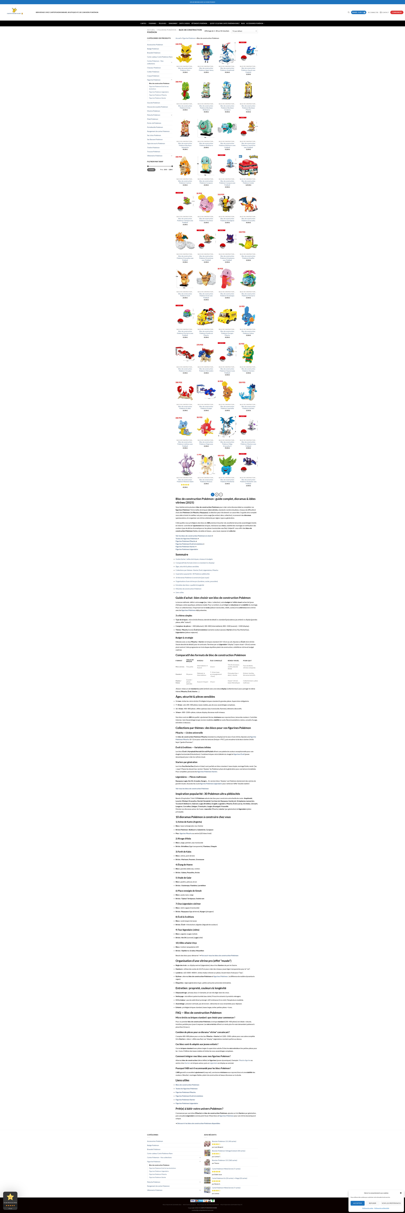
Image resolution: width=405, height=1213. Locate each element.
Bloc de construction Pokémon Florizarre (248, 295)
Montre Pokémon (153, 111)
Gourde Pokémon (153, 103)
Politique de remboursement (208, 1204)
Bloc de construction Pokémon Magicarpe (206, 443)
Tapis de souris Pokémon (156, 143)
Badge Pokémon (153, 49)
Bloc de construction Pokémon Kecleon (248, 370)
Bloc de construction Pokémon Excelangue (227, 295)
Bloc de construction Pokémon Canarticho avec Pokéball (248, 145)
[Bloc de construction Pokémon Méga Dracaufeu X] (227, 426)
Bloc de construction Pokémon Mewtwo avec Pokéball (248, 444)
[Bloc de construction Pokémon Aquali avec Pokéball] (248, 53)
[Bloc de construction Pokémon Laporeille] (227, 391)
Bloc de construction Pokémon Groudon (185, 370)
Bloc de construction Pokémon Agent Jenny (206, 69)
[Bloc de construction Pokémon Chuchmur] (206, 203)
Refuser (372, 1203)
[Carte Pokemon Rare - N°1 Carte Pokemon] (17, 12)
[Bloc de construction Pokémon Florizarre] (248, 278)
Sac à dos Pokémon (154, 135)
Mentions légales (189, 1204)
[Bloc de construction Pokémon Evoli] (185, 278)
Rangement (173, 23)
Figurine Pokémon (166, 30)
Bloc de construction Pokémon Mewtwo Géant (185, 481)
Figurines (152, 23)
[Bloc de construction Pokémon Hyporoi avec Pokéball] (227, 353)
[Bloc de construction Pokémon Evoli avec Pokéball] (206, 278)
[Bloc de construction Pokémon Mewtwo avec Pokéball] (248, 426)
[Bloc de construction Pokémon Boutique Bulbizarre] (206, 90)
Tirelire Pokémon (153, 147)
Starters (187, 1063)
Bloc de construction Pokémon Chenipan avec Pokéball (185, 220)
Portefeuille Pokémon (155, 127)
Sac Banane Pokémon (155, 139)
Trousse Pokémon (153, 151)
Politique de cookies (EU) (172, 1204)
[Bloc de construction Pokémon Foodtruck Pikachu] (206, 316)
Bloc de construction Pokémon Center (248, 182)
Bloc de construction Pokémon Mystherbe (227, 481)
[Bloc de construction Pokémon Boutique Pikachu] (248, 90)
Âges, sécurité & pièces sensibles (187, 566)
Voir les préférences (391, 1203)
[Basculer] (171, 62)
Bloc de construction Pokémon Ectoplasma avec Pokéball (227, 258)
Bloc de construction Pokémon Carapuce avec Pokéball (227, 183)
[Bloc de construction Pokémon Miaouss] (206, 464)
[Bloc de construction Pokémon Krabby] (185, 391)
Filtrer (151, 170)
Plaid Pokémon (152, 119)
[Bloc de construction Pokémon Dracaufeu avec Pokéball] (185, 241)
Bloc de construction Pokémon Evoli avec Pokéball (206, 296)
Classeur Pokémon (154, 68)
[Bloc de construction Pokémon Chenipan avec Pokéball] (185, 203)
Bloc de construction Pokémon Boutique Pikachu (248, 108)
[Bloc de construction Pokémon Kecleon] (248, 353)
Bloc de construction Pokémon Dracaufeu (248, 219)
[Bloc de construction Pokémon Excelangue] (227, 278)
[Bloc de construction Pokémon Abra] (185, 53)
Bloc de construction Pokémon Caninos (185, 182)
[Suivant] (221, 494)
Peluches (162, 23)
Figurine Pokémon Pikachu (158, 95)
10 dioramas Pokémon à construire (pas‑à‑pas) (192, 577)
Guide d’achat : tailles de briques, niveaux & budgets (194, 559)
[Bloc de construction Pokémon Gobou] (248, 316)
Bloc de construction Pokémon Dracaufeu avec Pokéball (185, 258)
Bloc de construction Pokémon (159, 83)
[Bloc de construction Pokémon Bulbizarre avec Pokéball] (227, 128)
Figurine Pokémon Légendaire (159, 92)
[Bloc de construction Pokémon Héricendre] (206, 353)
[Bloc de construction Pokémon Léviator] (248, 391)
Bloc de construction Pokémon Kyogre (206, 407)
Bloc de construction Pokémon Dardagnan (227, 219)
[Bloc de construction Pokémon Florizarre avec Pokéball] (185, 316)
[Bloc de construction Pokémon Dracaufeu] (248, 203)
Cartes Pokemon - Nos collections (155, 62)
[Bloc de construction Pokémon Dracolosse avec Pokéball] (206, 241)
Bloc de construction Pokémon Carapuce (206, 182)
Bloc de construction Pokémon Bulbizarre (206, 144)
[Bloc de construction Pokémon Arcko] (185, 90)
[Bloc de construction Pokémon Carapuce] (206, 165)
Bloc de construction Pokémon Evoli (185, 295)
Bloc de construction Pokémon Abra (185, 69)
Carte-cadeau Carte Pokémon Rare (159, 57)
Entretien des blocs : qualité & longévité (190, 585)
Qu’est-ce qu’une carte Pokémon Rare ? (225, 23)
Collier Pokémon (153, 72)
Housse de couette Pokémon (157, 107)
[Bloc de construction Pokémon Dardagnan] (227, 203)
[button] (401, 1193)
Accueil (151, 30)
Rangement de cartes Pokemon (158, 131)
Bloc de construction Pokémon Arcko (185, 107)
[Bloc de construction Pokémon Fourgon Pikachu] (227, 316)
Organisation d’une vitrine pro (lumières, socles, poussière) (197, 581)
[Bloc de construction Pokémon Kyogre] (206, 391)
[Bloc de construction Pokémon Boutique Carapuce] (227, 90)
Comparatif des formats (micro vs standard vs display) (195, 563)
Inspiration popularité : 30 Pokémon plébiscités (193, 574)
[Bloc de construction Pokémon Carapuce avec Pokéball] (227, 165)
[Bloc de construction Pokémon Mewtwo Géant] (185, 464)
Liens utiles (180, 592)
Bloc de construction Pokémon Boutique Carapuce (227, 108)
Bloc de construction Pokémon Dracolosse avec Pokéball (206, 258)
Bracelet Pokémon (153, 53)
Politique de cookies (367, 1208)
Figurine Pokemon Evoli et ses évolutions (159, 88)
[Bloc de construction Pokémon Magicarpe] (206, 426)
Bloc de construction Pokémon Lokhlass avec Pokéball (185, 444)
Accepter (357, 1203)
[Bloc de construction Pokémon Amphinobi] (227, 53)
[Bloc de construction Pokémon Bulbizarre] (206, 128)
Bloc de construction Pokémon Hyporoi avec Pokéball (227, 371)
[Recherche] (348, 12)
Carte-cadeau (184, 23)
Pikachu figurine (245, 1060)
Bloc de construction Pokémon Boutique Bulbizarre (206, 108)
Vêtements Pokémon (199, 23)
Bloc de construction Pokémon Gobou (248, 332)
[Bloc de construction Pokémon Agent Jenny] (206, 53)
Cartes (143, 23)
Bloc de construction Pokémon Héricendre (206, 370)
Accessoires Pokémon (254, 23)
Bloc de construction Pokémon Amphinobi (227, 69)
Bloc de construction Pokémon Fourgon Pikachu (227, 333)
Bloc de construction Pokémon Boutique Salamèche (185, 145)
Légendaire (214, 1063)
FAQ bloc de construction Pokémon (188, 589)
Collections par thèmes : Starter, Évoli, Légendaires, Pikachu (197, 570)
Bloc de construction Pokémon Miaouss (206, 481)
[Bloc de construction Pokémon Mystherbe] (227, 464)
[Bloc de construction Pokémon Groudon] (185, 353)
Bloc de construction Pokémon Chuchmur (206, 219)
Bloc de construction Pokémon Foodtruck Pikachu (206, 333)
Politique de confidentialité (381, 1208)
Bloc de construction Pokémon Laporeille (227, 407)
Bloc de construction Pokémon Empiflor (248, 257)
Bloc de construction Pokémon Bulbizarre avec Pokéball (227, 145)
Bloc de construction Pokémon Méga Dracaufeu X (227, 444)
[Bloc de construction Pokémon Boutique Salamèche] (185, 128)
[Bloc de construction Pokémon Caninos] (185, 165)
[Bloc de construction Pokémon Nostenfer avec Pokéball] (248, 464)
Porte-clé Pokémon (154, 123)
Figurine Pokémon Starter (157, 98)
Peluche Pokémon (153, 115)
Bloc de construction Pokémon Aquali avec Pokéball (248, 70)
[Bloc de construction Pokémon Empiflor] (248, 241)
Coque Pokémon (153, 76)
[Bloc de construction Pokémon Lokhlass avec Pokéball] (185, 426)
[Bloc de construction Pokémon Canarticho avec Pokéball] (248, 128)
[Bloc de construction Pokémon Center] (248, 165)
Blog (243, 23)
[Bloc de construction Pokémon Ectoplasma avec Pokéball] (227, 241)
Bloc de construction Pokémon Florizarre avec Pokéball (185, 333)
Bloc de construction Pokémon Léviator (248, 407)
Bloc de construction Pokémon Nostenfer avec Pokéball (248, 481)
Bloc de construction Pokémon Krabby (185, 407)
